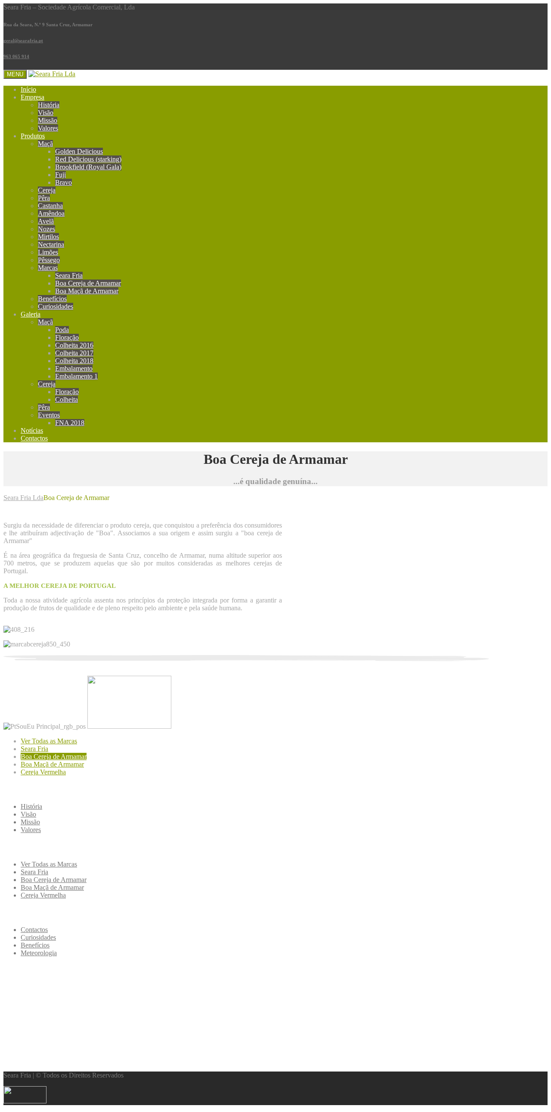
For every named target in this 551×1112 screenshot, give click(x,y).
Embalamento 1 (76, 376)
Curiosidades (55, 306)
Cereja (47, 190)
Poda (62, 329)
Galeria (30, 314)
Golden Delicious (79, 151)
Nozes (46, 229)
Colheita (66, 399)
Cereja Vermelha (43, 772)
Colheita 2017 (74, 353)
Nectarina (51, 244)
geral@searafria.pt (23, 40)
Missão (47, 120)
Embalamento (74, 368)
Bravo (63, 182)
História (48, 105)
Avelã (46, 221)
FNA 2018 (69, 422)
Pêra (44, 198)
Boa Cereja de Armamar (88, 283)
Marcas (48, 267)
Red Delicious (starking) (88, 159)
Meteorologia (39, 953)
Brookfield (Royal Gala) (88, 167)
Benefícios (52, 298)
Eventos (49, 415)
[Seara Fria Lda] (51, 74)
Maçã (45, 143)
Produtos (33, 136)
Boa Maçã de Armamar (86, 291)
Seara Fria (69, 275)
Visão (45, 112)
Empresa (32, 97)
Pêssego (49, 260)
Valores (48, 128)
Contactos (34, 438)
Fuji (60, 174)
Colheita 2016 (74, 345)
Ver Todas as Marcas (49, 741)
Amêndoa (51, 213)
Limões (48, 252)
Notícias (32, 430)
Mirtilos (48, 236)
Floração (67, 337)
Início (28, 89)
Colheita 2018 (74, 360)
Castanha (50, 205)
